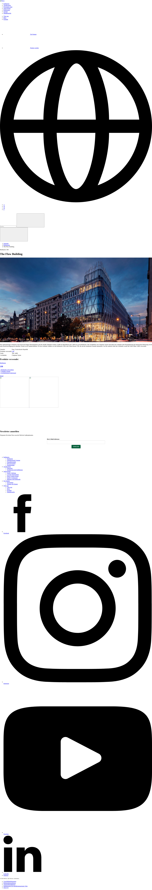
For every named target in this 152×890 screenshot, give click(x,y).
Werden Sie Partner (12, 484)
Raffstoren (6, 3)
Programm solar (8, 7)
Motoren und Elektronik (13, 479)
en (4, 206)
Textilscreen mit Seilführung (15, 470)
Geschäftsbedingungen (10, 881)
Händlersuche (7, 13)
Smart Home (7, 8)
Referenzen (7, 10)
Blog (5, 18)
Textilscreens (7, 5)
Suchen (6, 11)
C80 (13, 351)
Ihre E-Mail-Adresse (53, 439)
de (4, 208)
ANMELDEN (76, 446)
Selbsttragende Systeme (13, 460)
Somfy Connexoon (12, 478)
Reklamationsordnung (10, 883)
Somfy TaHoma (11, 473)
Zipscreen (9, 468)
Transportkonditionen (9, 884)
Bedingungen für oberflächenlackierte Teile (16, 886)
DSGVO (6, 888)
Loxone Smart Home (13, 474)
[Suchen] (30, 220)
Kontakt (6, 19)
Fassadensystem (11, 462)
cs (4, 205)
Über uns (6, 16)
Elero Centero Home (13, 476)
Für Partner (7, 481)
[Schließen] (14, 234)
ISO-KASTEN (11, 463)
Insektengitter (11, 465)
